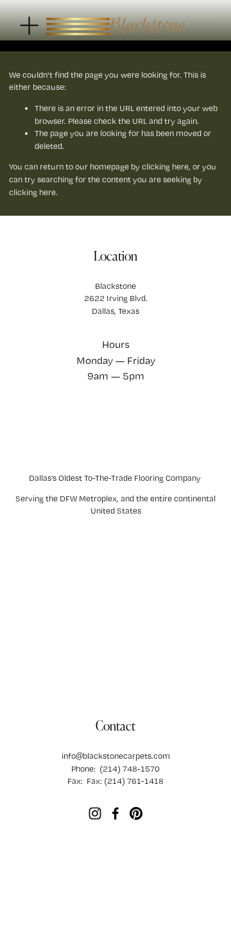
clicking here (165, 166)
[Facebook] (115, 813)
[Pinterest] (136, 813)
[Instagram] (95, 813)
